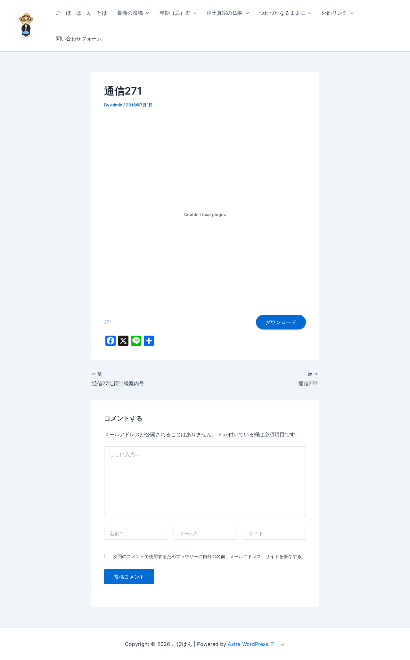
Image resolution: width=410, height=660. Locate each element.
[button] (146, 13)
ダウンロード (281, 322)
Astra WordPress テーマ (256, 644)
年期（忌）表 (175, 13)
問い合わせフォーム (79, 38)
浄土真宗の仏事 (224, 13)
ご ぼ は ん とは (81, 13)
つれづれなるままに (282, 13)
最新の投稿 (130, 13)
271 (107, 322)
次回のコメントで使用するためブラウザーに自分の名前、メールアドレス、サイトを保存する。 (209, 556)
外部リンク (334, 13)
